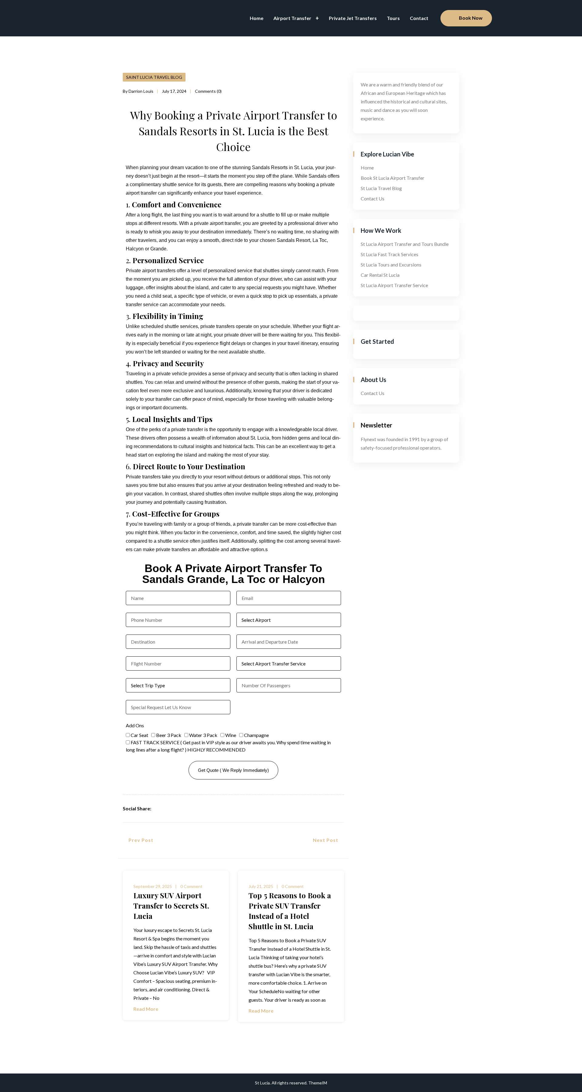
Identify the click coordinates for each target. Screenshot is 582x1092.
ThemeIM (317, 1082)
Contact (419, 18)
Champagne (256, 735)
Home (256, 18)
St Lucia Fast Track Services (389, 254)
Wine (230, 735)
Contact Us (372, 198)
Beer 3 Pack (168, 735)
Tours (393, 18)
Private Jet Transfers (353, 18)
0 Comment (191, 886)
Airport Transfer (292, 18)
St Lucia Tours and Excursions (391, 264)
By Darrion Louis (138, 91)
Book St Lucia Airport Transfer (392, 178)
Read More (146, 1009)
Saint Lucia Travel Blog (154, 77)
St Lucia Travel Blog (381, 188)
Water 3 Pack (203, 735)
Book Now (471, 18)
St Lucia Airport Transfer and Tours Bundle (405, 244)
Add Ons (135, 725)
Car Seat (139, 735)
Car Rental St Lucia (380, 275)
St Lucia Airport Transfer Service (394, 285)
